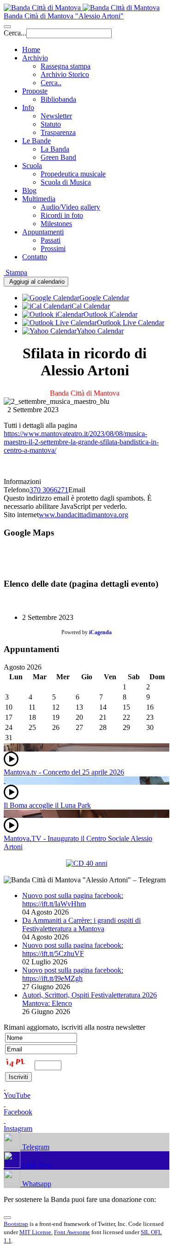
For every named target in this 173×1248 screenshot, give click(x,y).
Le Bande (36, 141)
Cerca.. (51, 83)
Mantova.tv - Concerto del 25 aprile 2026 (64, 772)
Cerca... (15, 33)
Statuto (51, 124)
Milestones (56, 223)
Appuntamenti (43, 232)
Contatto (34, 257)
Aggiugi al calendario (36, 281)
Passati (50, 240)
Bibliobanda (58, 99)
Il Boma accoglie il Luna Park (47, 805)
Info (28, 107)
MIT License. (36, 1232)
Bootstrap (16, 1223)
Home (31, 49)
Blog (29, 190)
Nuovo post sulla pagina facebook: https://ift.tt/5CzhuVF (72, 949)
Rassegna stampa (65, 66)
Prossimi (53, 248)
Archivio (35, 58)
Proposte (35, 91)
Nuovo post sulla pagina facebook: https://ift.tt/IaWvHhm (72, 900)
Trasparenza (58, 132)
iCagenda (100, 632)
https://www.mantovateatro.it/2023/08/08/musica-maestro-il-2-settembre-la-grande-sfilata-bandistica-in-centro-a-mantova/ (81, 442)
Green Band (58, 157)
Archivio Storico (65, 74)
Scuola (32, 165)
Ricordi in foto (62, 215)
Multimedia (38, 199)
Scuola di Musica (66, 182)
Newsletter (56, 116)
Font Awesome (72, 1232)
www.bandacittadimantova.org (83, 515)
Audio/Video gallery (70, 207)
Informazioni (22, 481)
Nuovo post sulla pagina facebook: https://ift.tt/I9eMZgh (72, 974)
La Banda (55, 149)
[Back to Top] (7, 1217)
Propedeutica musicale (73, 174)
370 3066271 (49, 490)
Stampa (15, 272)
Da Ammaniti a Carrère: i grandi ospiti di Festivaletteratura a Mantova (81, 924)
